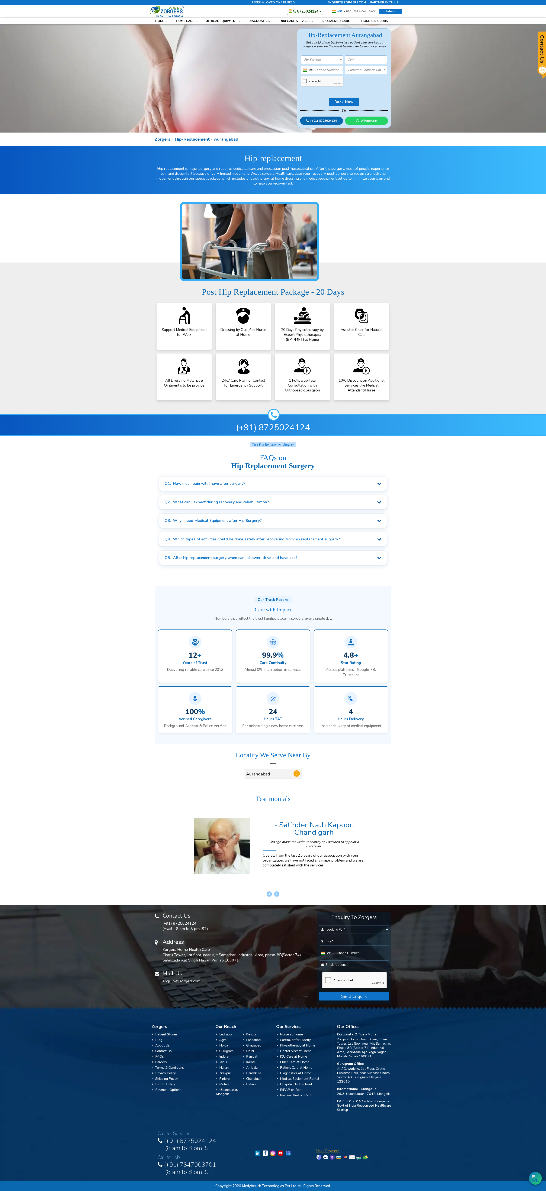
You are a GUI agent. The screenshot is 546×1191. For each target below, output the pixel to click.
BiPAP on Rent (291, 1089)
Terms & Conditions (169, 1067)
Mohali (224, 1084)
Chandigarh (254, 1078)
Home (160, 21)
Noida (223, 1045)
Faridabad (253, 1040)
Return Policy (165, 1084)
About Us (162, 1045)
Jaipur (223, 1062)
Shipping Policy (166, 1078)
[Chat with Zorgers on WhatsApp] (535, 1178)
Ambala (252, 1067)
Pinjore (224, 1078)
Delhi (250, 1051)
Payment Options (168, 1089)
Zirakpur (225, 1073)
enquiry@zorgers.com (347, 2)
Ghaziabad (253, 1045)
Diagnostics (259, 21)
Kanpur (251, 1034)
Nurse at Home (291, 1034)
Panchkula (253, 1073)
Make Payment (328, 1150)
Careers (161, 1062)
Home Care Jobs (375, 21)
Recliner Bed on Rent (296, 1095)
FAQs (159, 1056)
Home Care (185, 21)
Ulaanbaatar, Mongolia (227, 1091)
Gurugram (226, 1051)
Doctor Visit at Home (296, 1051)
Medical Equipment (221, 21)
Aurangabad (225, 139)
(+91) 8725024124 (273, 427)
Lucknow (225, 1034)
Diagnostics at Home (295, 1073)
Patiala (251, 1084)
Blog (158, 1040)
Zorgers (162, 139)
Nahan (224, 1067)
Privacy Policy (165, 1073)
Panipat (251, 1056)
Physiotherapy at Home (297, 1045)
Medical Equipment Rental (299, 1078)
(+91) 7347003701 (189, 1168)
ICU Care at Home (293, 1056)
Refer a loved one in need (273, 2)
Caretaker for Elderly (295, 1040)
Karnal (250, 1062)
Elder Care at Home (294, 1062)
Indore (224, 1056)
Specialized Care (336, 21)
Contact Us (163, 1051)
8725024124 (307, 11)
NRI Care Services (296, 21)
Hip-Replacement (192, 139)
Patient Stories (166, 1034)
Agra (223, 1040)
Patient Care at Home (296, 1067)
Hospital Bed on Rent (296, 1084)
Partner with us (384, 2)
